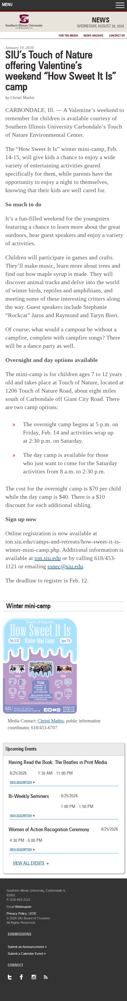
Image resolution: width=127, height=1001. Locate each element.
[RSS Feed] (49, 977)
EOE (33, 913)
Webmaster (23, 906)
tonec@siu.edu (65, 566)
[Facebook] (25, 977)
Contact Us (117, 35)
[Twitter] (13, 977)
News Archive (93, 35)
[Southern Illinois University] (24, 26)
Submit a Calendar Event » (27, 953)
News (101, 20)
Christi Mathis (51, 720)
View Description (21, 782)
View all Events (28, 863)
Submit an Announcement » (27, 947)
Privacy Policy (16, 913)
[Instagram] (37, 977)
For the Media (68, 35)
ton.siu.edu (48, 558)
